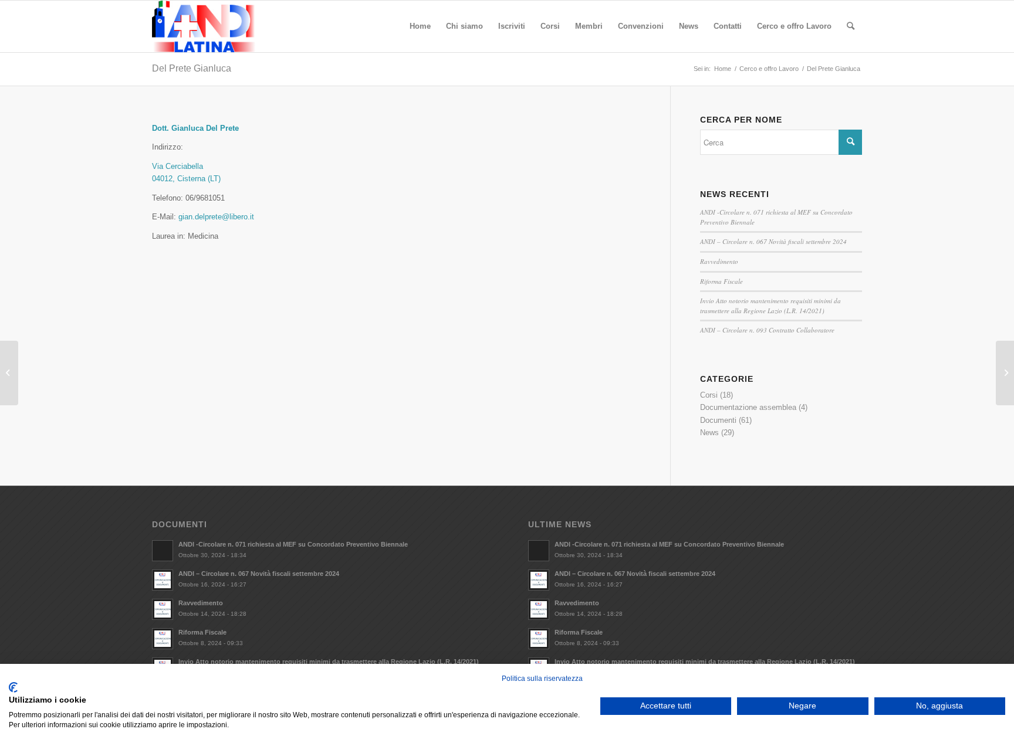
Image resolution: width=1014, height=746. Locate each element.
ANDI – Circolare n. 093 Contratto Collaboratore (767, 329)
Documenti (718, 420)
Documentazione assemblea (748, 407)
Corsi (709, 395)
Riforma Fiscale (721, 281)
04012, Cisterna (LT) (186, 178)
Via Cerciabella (177, 166)
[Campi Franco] (1005, 373)
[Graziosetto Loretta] (9, 373)
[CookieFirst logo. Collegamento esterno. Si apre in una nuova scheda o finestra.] (13, 687)
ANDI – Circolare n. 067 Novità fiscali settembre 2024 (773, 241)
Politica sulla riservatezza (542, 678)
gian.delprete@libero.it (216, 216)
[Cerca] (850, 26)
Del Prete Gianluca (191, 68)
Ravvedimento (719, 261)
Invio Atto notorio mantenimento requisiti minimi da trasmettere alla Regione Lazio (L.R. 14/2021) (770, 305)
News (709, 432)
